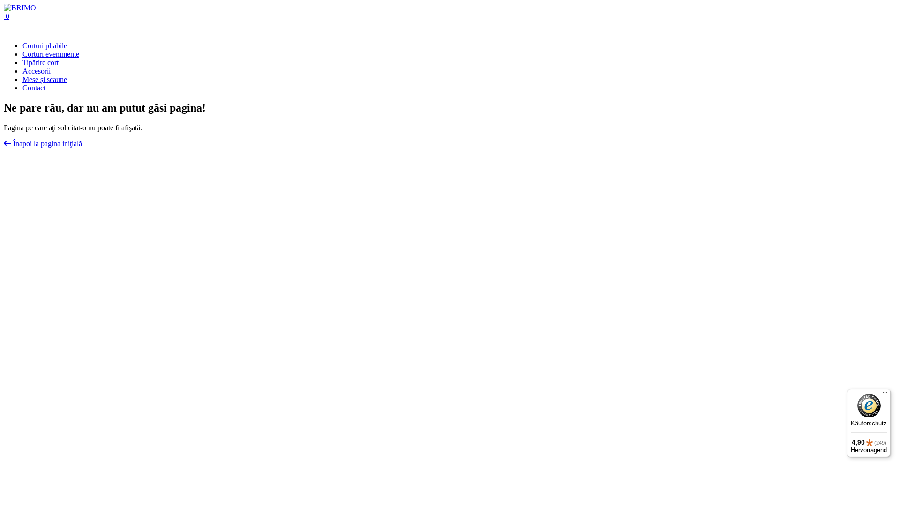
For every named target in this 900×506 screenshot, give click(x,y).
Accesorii (36, 71)
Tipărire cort (40, 63)
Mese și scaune (44, 79)
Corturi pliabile (44, 46)
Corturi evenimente (50, 54)
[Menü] (885, 394)
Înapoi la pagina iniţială (46, 144)
